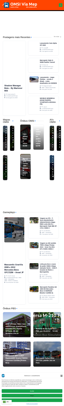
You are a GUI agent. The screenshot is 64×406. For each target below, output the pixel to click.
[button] (61, 376)
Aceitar (32, 391)
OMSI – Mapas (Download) (48, 87)
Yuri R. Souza (11, 276)
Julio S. (45, 107)
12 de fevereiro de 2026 (12, 282)
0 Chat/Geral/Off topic (12, 96)
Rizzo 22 (46, 65)
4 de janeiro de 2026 (46, 255)
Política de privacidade (32, 403)
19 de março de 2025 (46, 299)
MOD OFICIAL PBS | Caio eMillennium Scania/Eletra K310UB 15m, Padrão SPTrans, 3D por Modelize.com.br (16, 328)
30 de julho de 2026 (46, 89)
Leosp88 (46, 48)
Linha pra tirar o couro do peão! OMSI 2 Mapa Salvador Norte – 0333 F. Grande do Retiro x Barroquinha (48, 268)
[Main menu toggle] (60, 5)
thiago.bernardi (47, 85)
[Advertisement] (32, 22)
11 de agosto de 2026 (46, 68)
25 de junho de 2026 (46, 110)
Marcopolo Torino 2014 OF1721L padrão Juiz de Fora (45, 360)
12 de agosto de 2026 (47, 51)
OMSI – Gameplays (9, 279)
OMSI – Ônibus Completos (11, 280)
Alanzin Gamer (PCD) (49, 295)
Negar (32, 395)
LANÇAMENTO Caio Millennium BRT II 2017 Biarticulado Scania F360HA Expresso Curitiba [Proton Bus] (17, 358)
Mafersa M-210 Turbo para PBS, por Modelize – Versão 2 (47, 331)
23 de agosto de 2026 (12, 97)
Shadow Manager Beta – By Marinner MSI (13, 88)
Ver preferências (32, 400)
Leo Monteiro (47, 230)
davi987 (46, 274)
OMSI (19, 277)
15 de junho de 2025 (46, 278)
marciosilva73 (11, 94)
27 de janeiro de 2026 (47, 234)
